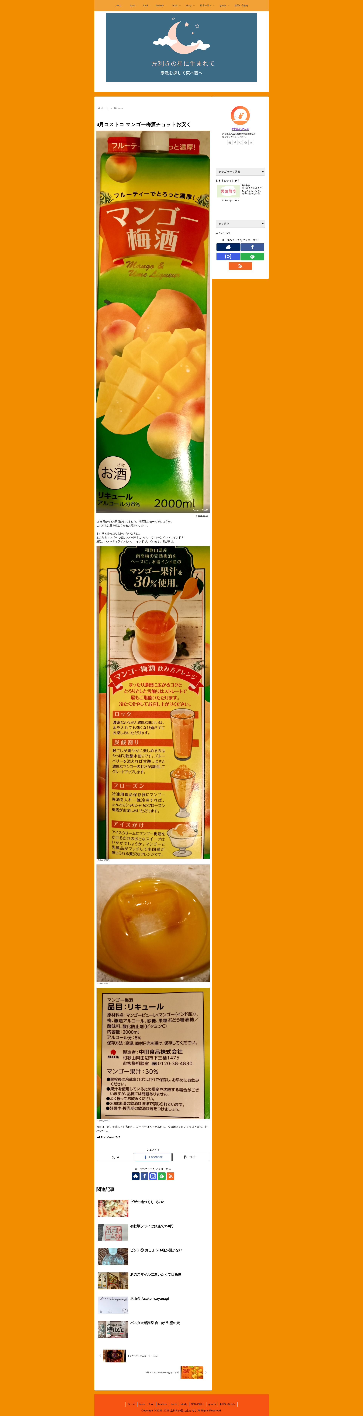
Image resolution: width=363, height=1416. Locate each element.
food (124, 115)
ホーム (131, 1404)
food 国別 (164, 115)
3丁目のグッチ (240, 129)
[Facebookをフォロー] (144, 1176)
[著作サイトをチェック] (136, 1176)
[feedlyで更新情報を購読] (162, 1176)
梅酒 (150, 115)
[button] (190, 1157)
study (184, 1404)
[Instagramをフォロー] (153, 1176)
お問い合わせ (228, 1404)
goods (212, 1404)
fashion (162, 1404)
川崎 (114, 115)
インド (178, 115)
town (103, 115)
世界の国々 (197, 1404)
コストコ (137, 115)
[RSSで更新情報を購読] (170, 1176)
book (174, 1404)
